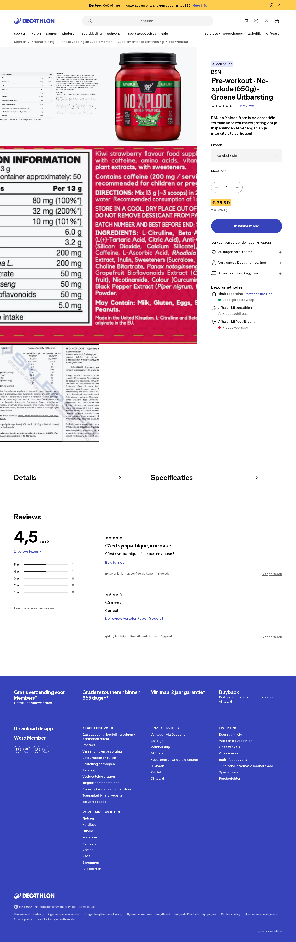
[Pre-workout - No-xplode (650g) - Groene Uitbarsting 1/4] (148, 96)
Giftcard (273, 33)
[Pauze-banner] (271, 5)
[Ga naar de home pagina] (34, 21)
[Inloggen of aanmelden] (266, 21)
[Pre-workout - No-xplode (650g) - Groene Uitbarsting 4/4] (49, 393)
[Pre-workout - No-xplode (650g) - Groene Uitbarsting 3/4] (98, 245)
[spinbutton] (227, 187)
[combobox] (246, 155)
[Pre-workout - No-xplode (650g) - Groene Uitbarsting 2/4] (49, 96)
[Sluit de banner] (278, 5)
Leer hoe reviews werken (31, 608)
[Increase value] (237, 187)
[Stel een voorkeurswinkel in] (246, 21)
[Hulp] (256, 21)
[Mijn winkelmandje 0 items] (277, 21)
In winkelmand (246, 226)
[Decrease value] (216, 187)
